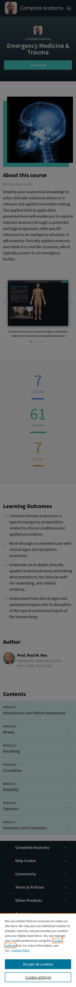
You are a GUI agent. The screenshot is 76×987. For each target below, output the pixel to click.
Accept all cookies (38, 964)
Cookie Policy (20, 950)
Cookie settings (38, 977)
